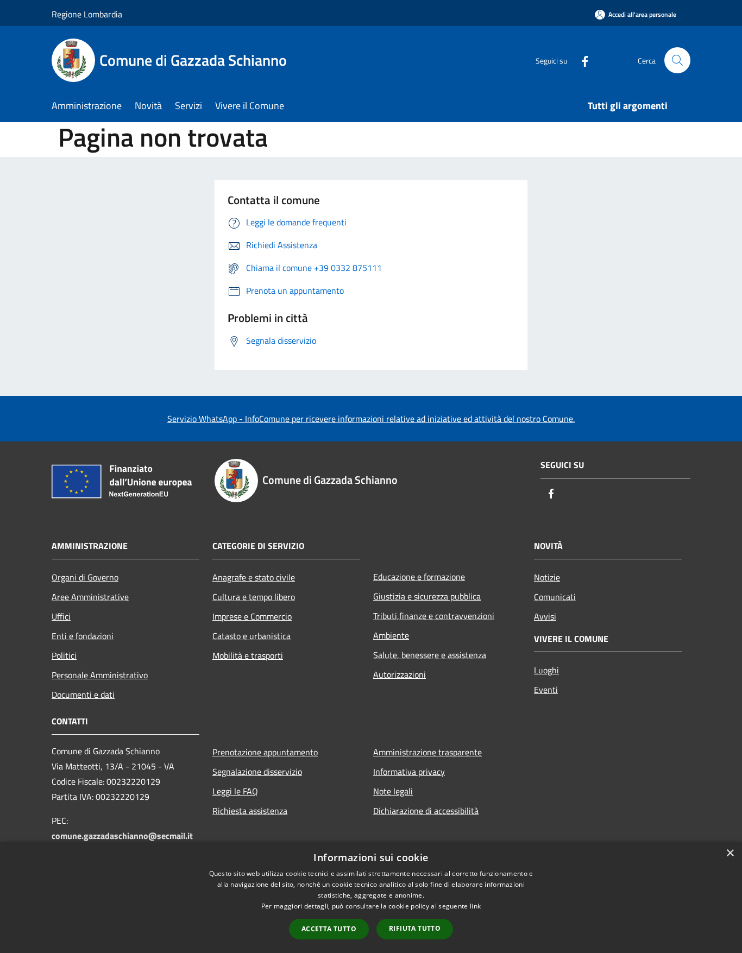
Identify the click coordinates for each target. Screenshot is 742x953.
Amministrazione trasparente (427, 752)
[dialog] (371, 897)
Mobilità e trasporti (247, 655)
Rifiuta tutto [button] (415, 928)
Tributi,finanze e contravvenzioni (433, 615)
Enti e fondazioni (83, 635)
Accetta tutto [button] (328, 928)
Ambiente (391, 635)
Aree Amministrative (90, 596)
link (475, 906)
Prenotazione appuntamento (265, 752)
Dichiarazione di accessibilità (426, 810)
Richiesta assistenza (249, 810)
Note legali (393, 791)
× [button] (730, 853)
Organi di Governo (85, 577)
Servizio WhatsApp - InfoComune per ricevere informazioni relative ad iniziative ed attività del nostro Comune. (371, 418)
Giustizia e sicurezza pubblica (427, 596)
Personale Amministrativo (100, 674)
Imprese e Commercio (252, 616)
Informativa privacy (409, 771)
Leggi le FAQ (235, 791)
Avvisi (545, 616)
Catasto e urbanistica (251, 635)
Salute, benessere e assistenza (429, 654)
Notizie (547, 577)
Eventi (546, 689)
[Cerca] (677, 60)
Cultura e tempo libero (253, 596)
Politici (64, 655)
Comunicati (555, 596)
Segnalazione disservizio (257, 771)
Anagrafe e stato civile (253, 577)
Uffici (61, 616)
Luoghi (546, 670)
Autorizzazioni (399, 674)
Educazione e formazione (419, 576)
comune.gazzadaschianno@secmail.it (122, 835)
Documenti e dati (83, 694)
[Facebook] (581, 60)
